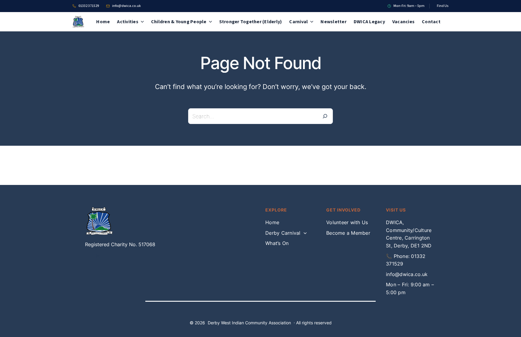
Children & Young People (179, 21)
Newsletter (333, 21)
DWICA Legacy (369, 21)
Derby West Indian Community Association (249, 322)
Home (103, 21)
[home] (80, 22)
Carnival (298, 21)
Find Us (443, 6)
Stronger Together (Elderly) (250, 21)
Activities (127, 21)
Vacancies (403, 21)
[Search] (325, 116)
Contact (431, 21)
